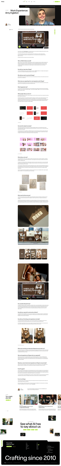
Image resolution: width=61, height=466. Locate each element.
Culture (27, 444)
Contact (34, 1)
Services (24, 1)
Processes (27, 446)
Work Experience (26, 51)
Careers (37, 446)
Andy (36, 89)
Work (26, 1)
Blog (31, 1)
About (29, 1)
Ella (38, 89)
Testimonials (27, 445)
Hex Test (37, 448)
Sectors (37, 447)
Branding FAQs (27, 448)
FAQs (26, 447)
